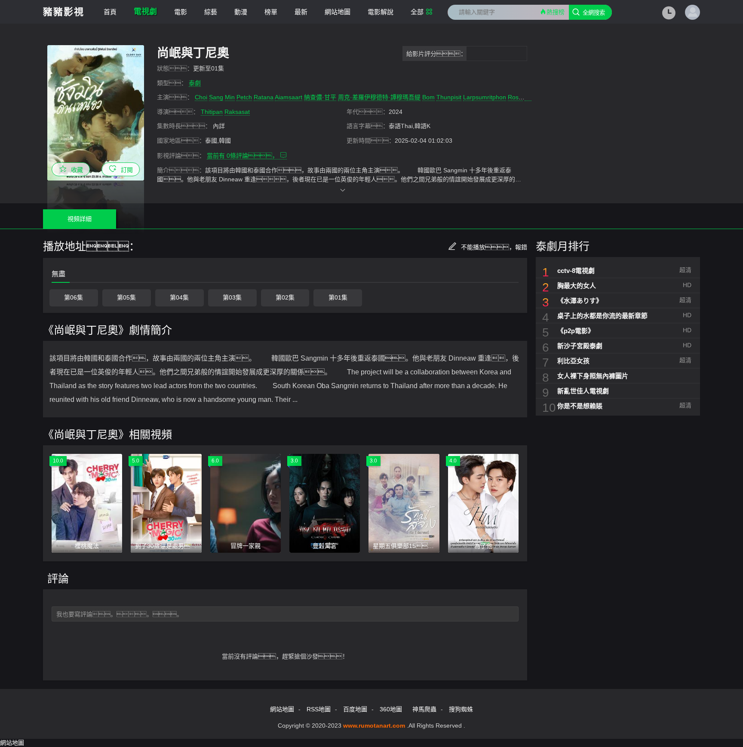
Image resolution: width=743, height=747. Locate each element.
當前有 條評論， (243, 155)
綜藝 (210, 11)
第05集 (126, 297)
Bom (428, 97)
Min (230, 97)
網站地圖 (337, 11)
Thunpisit (448, 97)
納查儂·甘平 (320, 97)
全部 (417, 11)
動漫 (240, 11)
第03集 (232, 297)
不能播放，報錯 (494, 247)
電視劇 (145, 11)
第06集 (73, 297)
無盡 (58, 274)
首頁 (110, 11)
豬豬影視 (63, 11)
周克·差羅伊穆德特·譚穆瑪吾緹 (379, 97)
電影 (180, 11)
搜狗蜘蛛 (461, 709)
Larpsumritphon (484, 97)
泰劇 (195, 83)
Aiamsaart (288, 97)
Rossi (515, 97)
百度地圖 (355, 709)
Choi (201, 97)
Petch (244, 97)
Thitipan (212, 111)
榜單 (270, 11)
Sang (216, 97)
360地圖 (391, 709)
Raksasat (237, 111)
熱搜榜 (556, 12)
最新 (301, 11)
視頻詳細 (80, 218)
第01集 (338, 297)
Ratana (263, 97)
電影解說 (380, 11)
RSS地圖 (319, 709)
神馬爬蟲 (424, 709)
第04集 (179, 297)
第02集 (285, 297)
